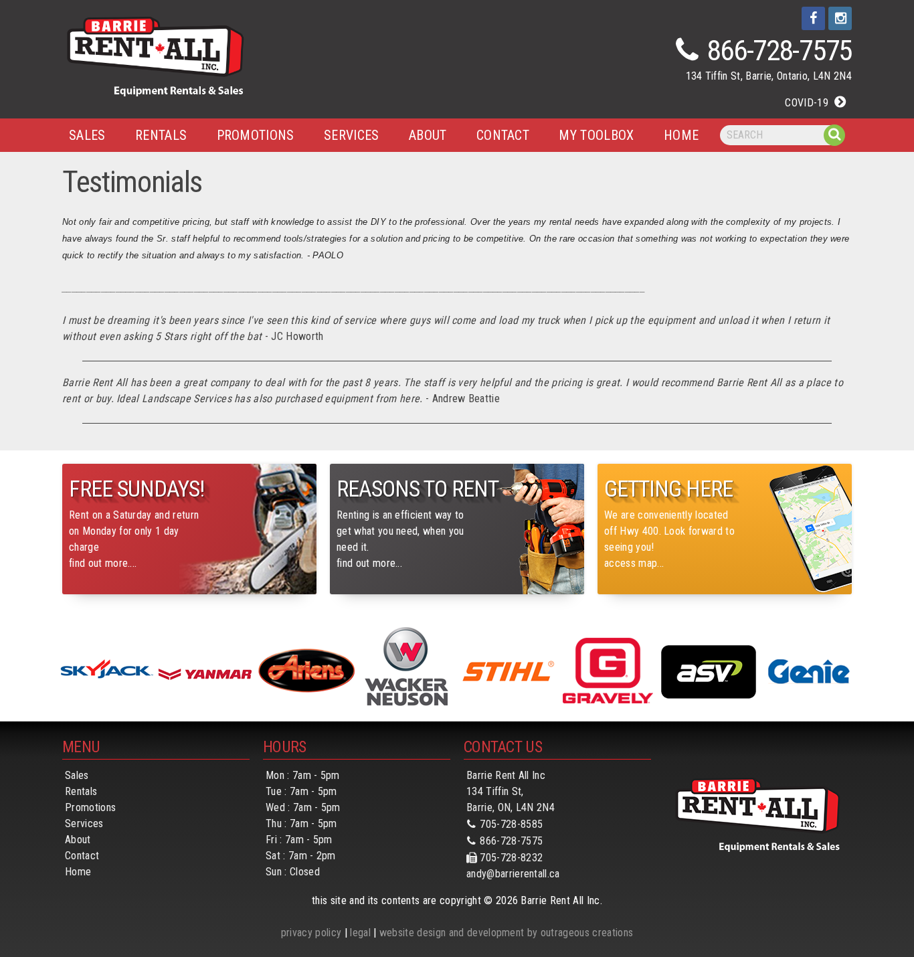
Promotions (90, 807)
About (78, 839)
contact (502, 135)
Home (78, 871)
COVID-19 (806, 102)
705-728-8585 (511, 824)
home (681, 135)
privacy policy (311, 932)
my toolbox (596, 135)
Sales (87, 135)
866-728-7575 (779, 50)
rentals (161, 135)
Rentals (81, 791)
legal (360, 932)
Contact (82, 855)
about (428, 135)
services (351, 135)
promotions (255, 135)
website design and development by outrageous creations (506, 932)
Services (84, 823)
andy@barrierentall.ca (513, 873)
